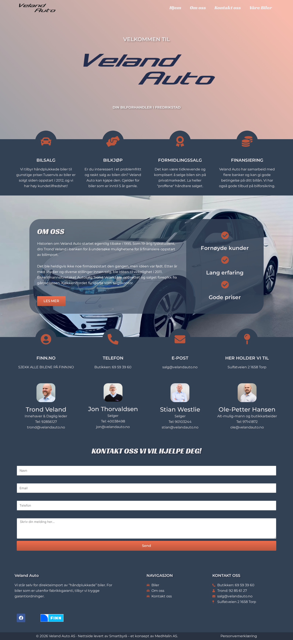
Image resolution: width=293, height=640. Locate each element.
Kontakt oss (227, 7)
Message (24, 515)
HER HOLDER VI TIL (247, 358)
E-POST (180, 358)
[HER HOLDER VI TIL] (247, 339)
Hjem (175, 7)
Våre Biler (260, 7)
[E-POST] (180, 339)
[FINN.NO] (46, 339)
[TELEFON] (113, 339)
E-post (22, 480)
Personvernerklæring (239, 636)
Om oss (198, 7)
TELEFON (113, 358)
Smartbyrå (118, 636)
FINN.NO (46, 358)
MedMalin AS (166, 636)
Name (22, 463)
